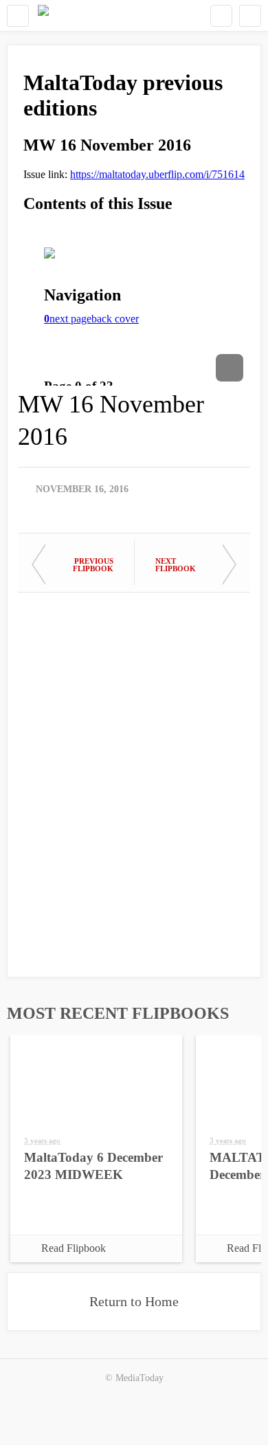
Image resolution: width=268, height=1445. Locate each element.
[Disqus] (134, 778)
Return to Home (134, 1301)
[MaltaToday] (43, 15)
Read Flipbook (73, 1248)
